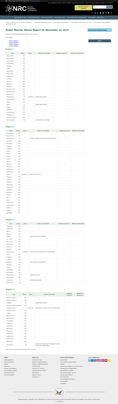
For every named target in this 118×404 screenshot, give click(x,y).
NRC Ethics (35, 372)
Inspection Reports (66, 375)
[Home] (14, 8)
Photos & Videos (9, 372)
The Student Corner (10, 370)
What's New (75, 2)
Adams (6, 364)
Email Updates (96, 2)
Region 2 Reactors (14, 42)
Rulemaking (64, 381)
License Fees (36, 366)
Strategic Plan (37, 360)
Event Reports (8, 362)
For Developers (9, 375)
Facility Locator (66, 2)
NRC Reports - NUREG (66, 370)
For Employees (59, 401)
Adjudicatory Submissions (68, 368)
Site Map (73, 399)
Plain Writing (64, 377)
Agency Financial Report (40, 364)
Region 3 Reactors (14, 44)
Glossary (63, 383)
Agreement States (56, 2)
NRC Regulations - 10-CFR (68, 372)
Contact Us (88, 2)
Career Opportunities (39, 370)
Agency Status (36, 375)
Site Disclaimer (96, 399)
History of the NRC (38, 368)
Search (109, 7)
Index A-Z (103, 2)
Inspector (64, 399)
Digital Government (10, 368)
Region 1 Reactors (14, 40)
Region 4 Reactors (14, 45)
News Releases (8, 360)
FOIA (36, 399)
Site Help (81, 2)
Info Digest (64, 360)
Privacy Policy (87, 399)
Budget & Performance (39, 362)
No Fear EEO (55, 399)
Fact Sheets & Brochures (68, 362)
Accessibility (80, 399)
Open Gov (7, 366)
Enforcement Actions (67, 379)
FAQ (49, 2)
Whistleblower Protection (45, 399)
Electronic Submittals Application (71, 366)
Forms (62, 364)
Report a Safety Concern (83, 7)
